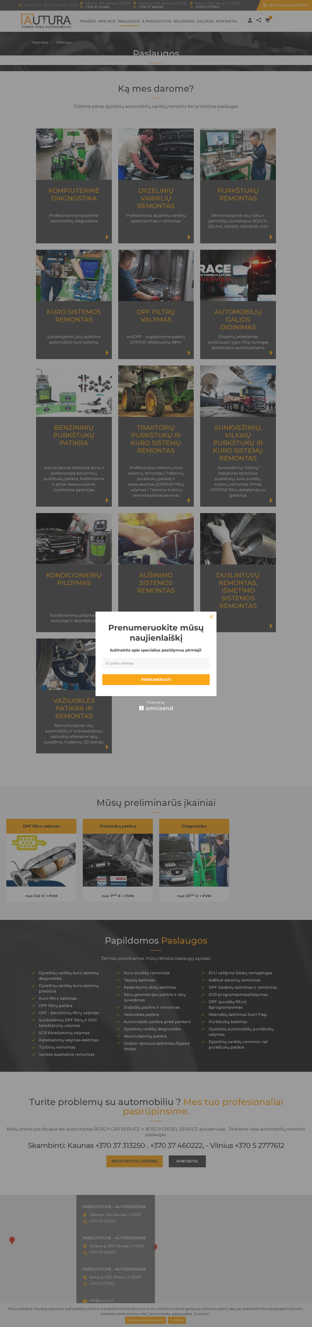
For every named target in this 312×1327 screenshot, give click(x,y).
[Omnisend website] (156, 705)
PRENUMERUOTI (156, 680)
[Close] (211, 617)
